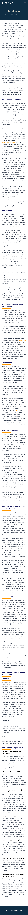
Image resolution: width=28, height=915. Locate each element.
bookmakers (22, 340)
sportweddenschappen (8, 142)
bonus (18, 410)
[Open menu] (25, 3)
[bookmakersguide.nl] (7, 3)
